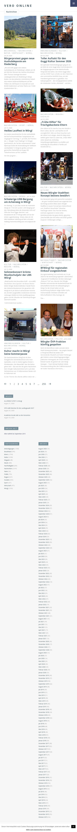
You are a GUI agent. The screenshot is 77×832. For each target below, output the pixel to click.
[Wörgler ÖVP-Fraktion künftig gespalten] (57, 320)
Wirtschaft (18, 53)
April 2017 (41, 766)
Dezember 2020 (43, 641)
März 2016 (41, 803)
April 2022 (41, 596)
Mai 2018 (41, 729)
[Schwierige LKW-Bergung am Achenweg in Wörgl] (20, 177)
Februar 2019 (42, 704)
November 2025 (43, 474)
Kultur (62, 51)
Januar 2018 (42, 741)
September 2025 (43, 480)
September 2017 (43, 752)
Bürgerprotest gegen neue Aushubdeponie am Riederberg (19, 61)
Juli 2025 (41, 485)
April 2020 (41, 664)
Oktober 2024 (42, 511)
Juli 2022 (41, 588)
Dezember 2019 (43, 675)
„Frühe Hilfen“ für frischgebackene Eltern (54, 123)
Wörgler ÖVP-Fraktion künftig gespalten (53, 343)
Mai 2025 (41, 491)
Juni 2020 (41, 658)
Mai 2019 (41, 695)
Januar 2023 (42, 571)
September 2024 (43, 514)
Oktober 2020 (42, 647)
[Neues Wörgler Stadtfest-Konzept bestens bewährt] (57, 168)
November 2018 (43, 712)
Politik (59, 339)
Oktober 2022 (42, 579)
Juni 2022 (41, 590)
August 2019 (42, 687)
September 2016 (43, 786)
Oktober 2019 (42, 681)
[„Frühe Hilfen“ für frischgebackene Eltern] (57, 100)
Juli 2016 (41, 792)
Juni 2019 (41, 692)
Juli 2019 (41, 690)
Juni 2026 (41, 454)
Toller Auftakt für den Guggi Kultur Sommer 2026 (56, 60)
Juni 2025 (41, 488)
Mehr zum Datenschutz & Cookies (38, 830)
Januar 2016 (42, 809)
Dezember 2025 (43, 471)
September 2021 (43, 616)
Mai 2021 (41, 627)
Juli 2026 (41, 451)
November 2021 (43, 610)
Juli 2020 (41, 656)
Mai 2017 (41, 763)
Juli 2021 (41, 622)
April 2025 (41, 494)
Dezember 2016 (43, 777)
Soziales (45, 117)
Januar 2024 (42, 536)
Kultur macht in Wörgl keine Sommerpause (17, 352)
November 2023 (43, 542)
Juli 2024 (41, 519)
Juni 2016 (41, 794)
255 (44, 383)
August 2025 (42, 483)
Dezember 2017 (43, 743)
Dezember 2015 (43, 811)
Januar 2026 (42, 468)
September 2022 (43, 582)
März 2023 (41, 565)
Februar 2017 (42, 772)
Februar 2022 (42, 602)
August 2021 (42, 619)
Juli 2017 (41, 758)
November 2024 (43, 508)
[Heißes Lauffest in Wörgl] (20, 108)
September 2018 (43, 718)
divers (6, 454)
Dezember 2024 (43, 505)
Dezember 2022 (43, 573)
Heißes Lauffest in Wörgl (18, 130)
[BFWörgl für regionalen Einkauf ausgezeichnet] (57, 241)
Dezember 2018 (43, 709)
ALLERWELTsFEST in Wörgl (13, 401)
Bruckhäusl (10, 51)
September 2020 (43, 650)
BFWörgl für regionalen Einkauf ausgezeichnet (54, 269)
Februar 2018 (42, 738)
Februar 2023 (42, 568)
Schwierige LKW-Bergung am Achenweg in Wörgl (18, 201)
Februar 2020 (42, 670)
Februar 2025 (42, 500)
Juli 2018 (41, 724)
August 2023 (42, 551)
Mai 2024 (41, 525)
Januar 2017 (42, 775)
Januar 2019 (42, 707)
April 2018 (41, 732)
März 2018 (41, 735)
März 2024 (41, 531)
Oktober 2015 (42, 817)
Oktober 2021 (42, 613)
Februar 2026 (42, 466)
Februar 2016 (42, 806)
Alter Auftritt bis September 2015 (14, 434)
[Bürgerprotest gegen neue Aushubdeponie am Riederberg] (20, 32)
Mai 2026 (41, 457)
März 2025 (41, 497)
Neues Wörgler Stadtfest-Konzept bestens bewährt (55, 194)
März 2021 (41, 633)
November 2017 (43, 746)
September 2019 (43, 684)
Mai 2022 (41, 593)
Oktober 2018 (42, 715)
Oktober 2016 (42, 783)
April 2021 (41, 630)
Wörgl (29, 53)
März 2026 (41, 463)
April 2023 (41, 562)
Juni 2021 (41, 624)
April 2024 (41, 528)
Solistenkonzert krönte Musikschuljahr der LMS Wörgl (17, 274)
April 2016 (41, 800)
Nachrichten (25, 51)
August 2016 (42, 789)
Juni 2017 (41, 760)
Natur (7, 53)
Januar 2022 (42, 605)
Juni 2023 (41, 556)
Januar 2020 (42, 673)
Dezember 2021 (43, 607)
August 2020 (42, 653)
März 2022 (41, 599)
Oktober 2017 (42, 749)
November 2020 (43, 644)
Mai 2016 (41, 797)
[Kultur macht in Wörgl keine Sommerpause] (20, 324)
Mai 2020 (41, 661)
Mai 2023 (41, 559)
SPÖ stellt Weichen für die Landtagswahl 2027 (19, 408)
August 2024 (42, 517)
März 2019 (41, 701)
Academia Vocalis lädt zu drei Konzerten (17, 415)
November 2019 (43, 678)
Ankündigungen (49, 51)
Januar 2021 (42, 639)
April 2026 (41, 460)
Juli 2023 (41, 553)
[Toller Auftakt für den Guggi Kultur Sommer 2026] (57, 32)
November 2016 (43, 780)
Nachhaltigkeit (48, 260)
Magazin (7, 460)
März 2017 (41, 769)
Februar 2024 (42, 534)
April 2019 (41, 698)
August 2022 (42, 585)
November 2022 (43, 576)
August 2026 (42, 449)
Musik (6, 463)
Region (59, 114)
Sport (22, 125)
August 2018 (42, 721)
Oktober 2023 (42, 545)
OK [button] (73, 826)
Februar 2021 (42, 636)
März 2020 (41, 667)
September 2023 (43, 548)
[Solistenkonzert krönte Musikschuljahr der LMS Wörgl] (20, 245)
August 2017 (42, 755)
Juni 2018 (41, 726)
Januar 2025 (42, 502)
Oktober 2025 (42, 477)
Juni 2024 (41, 522)
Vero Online (18, 6)
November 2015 (43, 814)
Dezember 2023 (43, 539)
